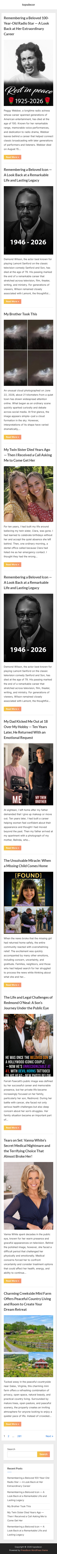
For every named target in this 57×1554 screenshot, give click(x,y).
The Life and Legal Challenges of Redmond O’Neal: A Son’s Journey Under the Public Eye (28, 1002)
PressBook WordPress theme (34, 1550)
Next (48, 1436)
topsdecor (28, 4)
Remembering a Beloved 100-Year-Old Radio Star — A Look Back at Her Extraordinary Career (28, 1481)
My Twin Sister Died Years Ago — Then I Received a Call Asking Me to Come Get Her (28, 454)
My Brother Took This (20, 314)
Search (11, 1449)
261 (19, 1436)
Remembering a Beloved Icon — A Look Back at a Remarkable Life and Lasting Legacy (28, 174)
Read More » (13, 158)
